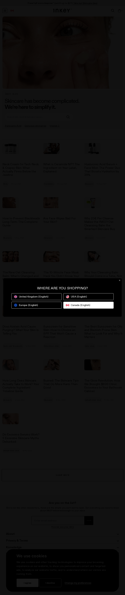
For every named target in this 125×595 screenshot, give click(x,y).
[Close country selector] (119, 280)
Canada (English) (80, 305)
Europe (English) (28, 305)
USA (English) (79, 296)
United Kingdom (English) (33, 296)
